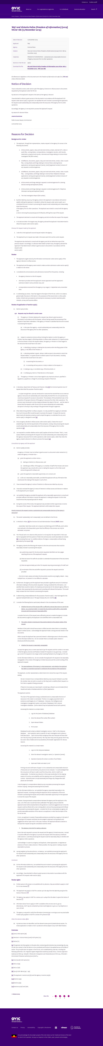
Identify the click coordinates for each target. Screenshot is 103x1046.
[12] (13, 986)
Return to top (16, 994)
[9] (12, 975)
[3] (24, 428)
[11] (13, 983)
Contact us (85, 2)
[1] (49, 387)
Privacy (23, 1027)
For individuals (64, 9)
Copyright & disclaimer (44, 1027)
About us (28, 9)
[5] (29, 521)
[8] (55, 598)
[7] (32, 541)
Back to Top (95, 1041)
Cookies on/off (93, 2)
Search (93, 9)
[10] (13, 979)
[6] (17, 539)
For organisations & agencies (45, 9)
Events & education (79, 9)
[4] (50, 439)
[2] (36, 417)
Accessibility (31, 1027)
